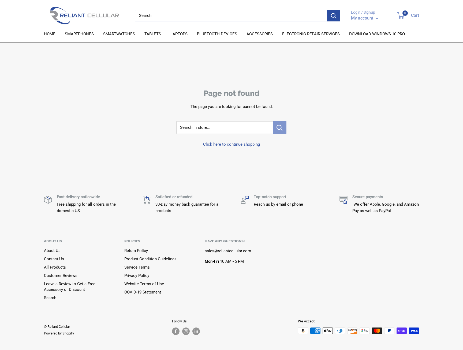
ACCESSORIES (260, 34)
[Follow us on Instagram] (186, 331)
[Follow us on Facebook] (176, 331)
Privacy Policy (136, 275)
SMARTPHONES (79, 34)
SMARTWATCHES (119, 34)
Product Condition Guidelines (150, 259)
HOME (49, 34)
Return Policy (136, 250)
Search (50, 297)
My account (362, 18)
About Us (52, 250)
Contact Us (54, 259)
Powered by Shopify (59, 333)
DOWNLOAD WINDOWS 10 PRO (377, 34)
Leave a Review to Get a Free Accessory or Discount (69, 286)
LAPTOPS (179, 34)
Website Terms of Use (144, 283)
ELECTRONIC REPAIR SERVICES (311, 34)
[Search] (333, 15)
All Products (55, 267)
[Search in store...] (279, 127)
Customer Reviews (60, 275)
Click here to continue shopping (231, 144)
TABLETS (152, 34)
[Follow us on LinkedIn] (196, 331)
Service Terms (137, 267)
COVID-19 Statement (142, 292)
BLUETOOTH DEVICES (217, 34)
